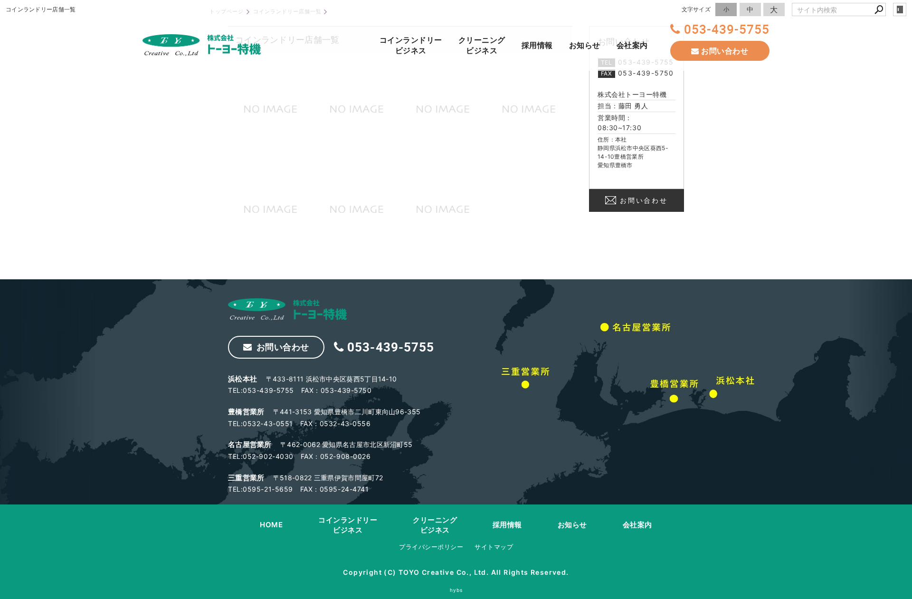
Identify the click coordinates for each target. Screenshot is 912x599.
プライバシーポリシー (431, 547)
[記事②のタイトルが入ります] (443, 108)
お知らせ (584, 45)
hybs (456, 590)
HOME (271, 524)
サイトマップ (494, 547)
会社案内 (632, 45)
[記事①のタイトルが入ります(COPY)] (529, 108)
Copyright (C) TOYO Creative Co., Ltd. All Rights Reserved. (456, 572)
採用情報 (537, 45)
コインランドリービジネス (411, 45)
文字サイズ (696, 9)
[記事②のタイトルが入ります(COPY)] (271, 108)
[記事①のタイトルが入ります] (443, 209)
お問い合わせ (644, 200)
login (899, 9)
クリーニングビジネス (481, 45)
